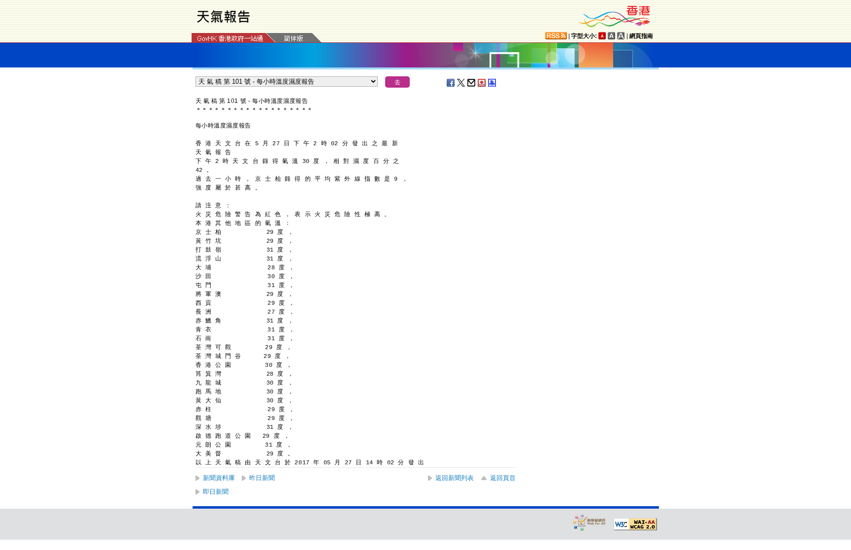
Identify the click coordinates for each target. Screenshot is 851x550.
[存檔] (482, 83)
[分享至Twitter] (461, 83)
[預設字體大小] (602, 35)
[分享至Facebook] (451, 83)
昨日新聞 (262, 478)
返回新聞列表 (454, 478)
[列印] (492, 83)
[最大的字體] (621, 35)
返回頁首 (503, 478)
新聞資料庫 (219, 478)
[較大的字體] (612, 35)
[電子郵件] (471, 83)
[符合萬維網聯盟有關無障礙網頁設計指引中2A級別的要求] (635, 524)
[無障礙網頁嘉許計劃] (589, 522)
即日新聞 (216, 491)
